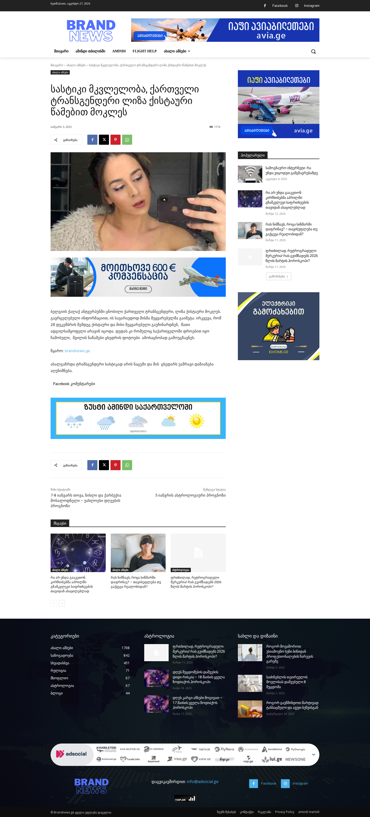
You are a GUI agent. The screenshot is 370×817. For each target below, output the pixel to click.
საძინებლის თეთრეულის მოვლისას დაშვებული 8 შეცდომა (287, 682)
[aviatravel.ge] (106, 760)
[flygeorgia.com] (295, 750)
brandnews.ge (77, 350)
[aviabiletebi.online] (106, 750)
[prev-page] (54, 603)
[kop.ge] (224, 760)
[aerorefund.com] (272, 750)
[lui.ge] (272, 760)
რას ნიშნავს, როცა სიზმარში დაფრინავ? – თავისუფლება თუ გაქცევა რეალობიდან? (136, 582)
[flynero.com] (224, 750)
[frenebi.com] (177, 750)
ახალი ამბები (76, 65)
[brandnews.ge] (91, 31)
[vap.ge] (248, 760)
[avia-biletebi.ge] (130, 750)
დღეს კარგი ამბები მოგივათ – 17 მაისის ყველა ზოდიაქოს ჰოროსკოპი (197, 703)
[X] (104, 140)
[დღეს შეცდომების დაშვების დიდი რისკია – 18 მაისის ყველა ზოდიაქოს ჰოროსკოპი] (156, 678)
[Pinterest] (115, 140)
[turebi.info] (130, 760)
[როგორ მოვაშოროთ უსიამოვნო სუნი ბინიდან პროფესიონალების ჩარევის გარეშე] (250, 652)
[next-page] (62, 603)
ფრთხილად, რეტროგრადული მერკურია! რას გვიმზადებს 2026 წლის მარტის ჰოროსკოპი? (196, 582)
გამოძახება (277, 276)
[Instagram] (296, 5)
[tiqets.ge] (201, 750)
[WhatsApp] (127, 140)
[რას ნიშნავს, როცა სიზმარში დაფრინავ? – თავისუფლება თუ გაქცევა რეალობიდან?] (138, 553)
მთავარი (57, 65)
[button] (313, 51)
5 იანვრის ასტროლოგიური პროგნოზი (190, 495)
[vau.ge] (177, 760)
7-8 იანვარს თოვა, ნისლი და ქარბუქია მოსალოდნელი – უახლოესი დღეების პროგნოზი (86, 500)
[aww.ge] (201, 760)
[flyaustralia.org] (248, 750)
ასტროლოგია (180, 570)
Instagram (311, 6)
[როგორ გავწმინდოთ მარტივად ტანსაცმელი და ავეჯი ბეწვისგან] (250, 709)
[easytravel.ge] (153, 760)
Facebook (280, 6)
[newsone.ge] (295, 760)
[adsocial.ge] (72, 763)
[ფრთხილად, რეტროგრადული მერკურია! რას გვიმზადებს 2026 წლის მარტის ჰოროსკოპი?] (198, 553)
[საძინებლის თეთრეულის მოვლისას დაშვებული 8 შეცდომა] (250, 683)
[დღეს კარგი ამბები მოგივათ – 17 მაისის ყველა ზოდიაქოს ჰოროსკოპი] (156, 704)
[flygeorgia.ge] (153, 750)
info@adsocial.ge (202, 781)
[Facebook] (265, 5)
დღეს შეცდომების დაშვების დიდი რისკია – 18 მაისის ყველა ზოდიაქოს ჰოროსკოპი (199, 677)
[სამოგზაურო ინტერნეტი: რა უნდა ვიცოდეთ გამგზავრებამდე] (250, 174)
